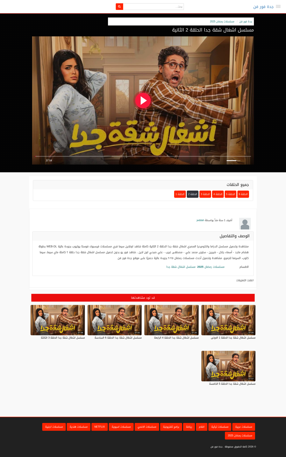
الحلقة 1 (179, 194)
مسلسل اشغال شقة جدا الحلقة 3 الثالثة (63, 337)
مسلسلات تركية (219, 426)
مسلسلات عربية (243, 426)
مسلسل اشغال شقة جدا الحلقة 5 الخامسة (232, 383)
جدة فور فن (263, 6)
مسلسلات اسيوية (121, 426)
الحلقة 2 (192, 194)
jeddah (200, 220)
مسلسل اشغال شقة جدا (181, 267)
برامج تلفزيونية (171, 426)
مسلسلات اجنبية (54, 426)
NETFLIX (99, 426)
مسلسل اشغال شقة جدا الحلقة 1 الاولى (233, 337)
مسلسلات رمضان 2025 (222, 21)
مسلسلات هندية (79, 426)
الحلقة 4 (217, 194)
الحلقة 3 (205, 194)
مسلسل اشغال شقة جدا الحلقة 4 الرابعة (176, 337)
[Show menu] (278, 6)
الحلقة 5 (230, 194)
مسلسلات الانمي (147, 426)
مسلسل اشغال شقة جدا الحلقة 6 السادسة (118, 337)
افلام (201, 426)
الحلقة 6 (243, 194)
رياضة (189, 426)
